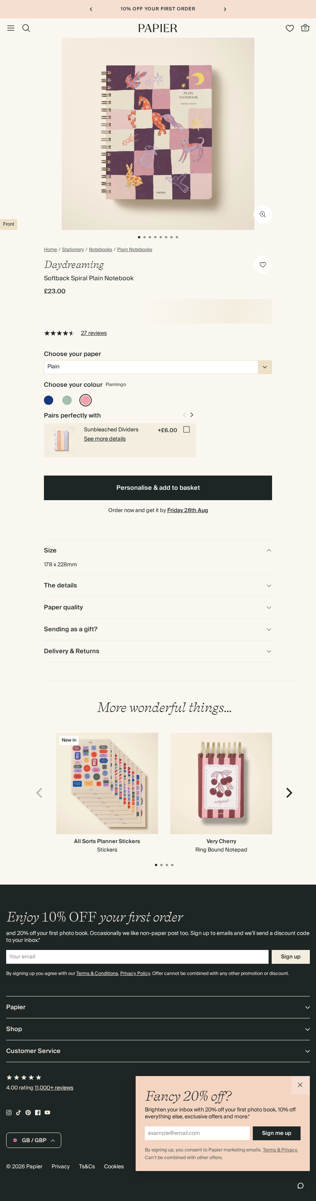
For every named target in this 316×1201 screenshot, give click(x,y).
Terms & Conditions (97, 974)
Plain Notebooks (134, 250)
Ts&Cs (87, 1166)
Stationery (73, 250)
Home (50, 250)
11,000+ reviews (54, 1088)
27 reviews (94, 333)
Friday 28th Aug (187, 510)
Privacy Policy (135, 974)
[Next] (288, 792)
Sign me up (276, 1133)
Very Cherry (221, 841)
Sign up (291, 956)
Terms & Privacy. (280, 1150)
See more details (105, 439)
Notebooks (100, 250)
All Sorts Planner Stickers (107, 841)
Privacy (61, 1166)
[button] (300, 1085)
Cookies (114, 1166)
